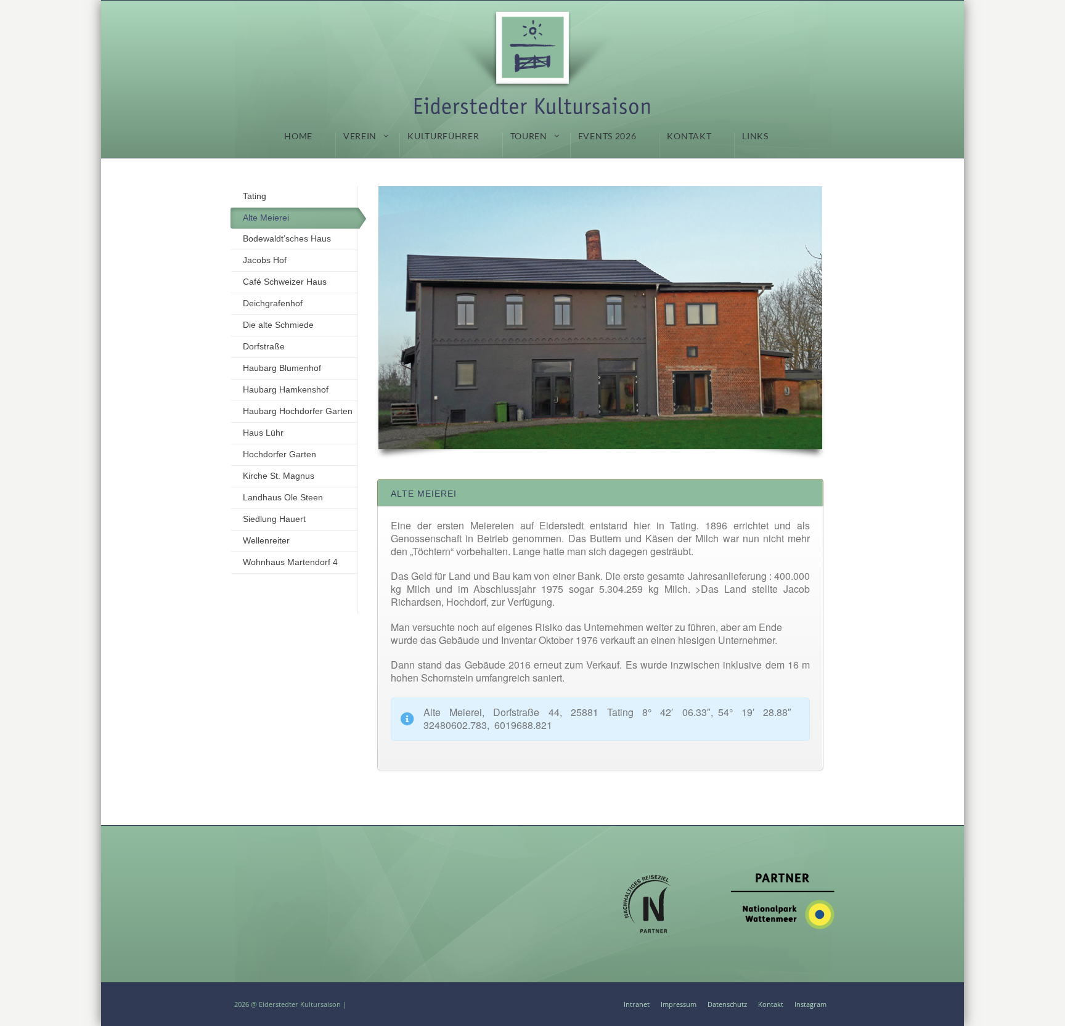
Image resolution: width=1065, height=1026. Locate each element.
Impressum (678, 1004)
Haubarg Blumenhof (282, 368)
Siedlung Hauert (274, 519)
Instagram (810, 1004)
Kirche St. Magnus (278, 476)
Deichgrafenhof (273, 303)
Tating (254, 196)
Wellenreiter (266, 540)
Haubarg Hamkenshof (285, 389)
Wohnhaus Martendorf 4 (290, 562)
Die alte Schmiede (278, 325)
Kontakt (770, 1004)
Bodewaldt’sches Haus (287, 238)
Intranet (637, 1004)
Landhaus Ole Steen (283, 497)
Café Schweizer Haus (285, 282)
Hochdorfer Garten (279, 454)
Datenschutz (727, 1004)
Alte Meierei (266, 217)
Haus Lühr (263, 433)
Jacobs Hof (265, 260)
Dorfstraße (264, 346)
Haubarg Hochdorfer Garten (298, 411)
